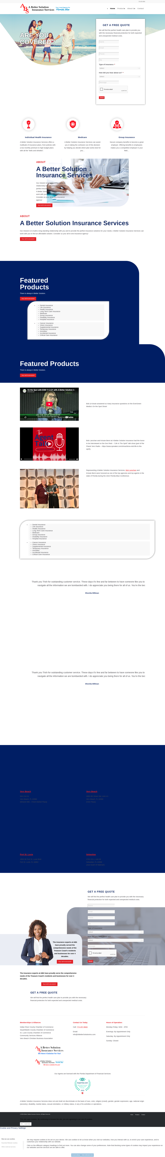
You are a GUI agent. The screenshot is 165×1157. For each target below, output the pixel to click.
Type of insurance (107, 64)
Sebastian (91, 854)
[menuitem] (112, 8)
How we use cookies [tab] (8, 1139)
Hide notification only (87, 1155)
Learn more (27, 1124)
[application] (49, 444)
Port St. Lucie (26, 854)
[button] (49, 444)
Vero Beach (25, 791)
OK (22, 1124)
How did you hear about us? (111, 73)
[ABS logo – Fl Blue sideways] (45, 8)
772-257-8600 (142, 1)
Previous (24, 583)
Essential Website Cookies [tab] (9, 1143)
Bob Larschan (131, 470)
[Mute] (77, 459)
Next (141, 583)
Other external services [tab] (9, 1147)
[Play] (21, 459)
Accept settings (76, 1155)
